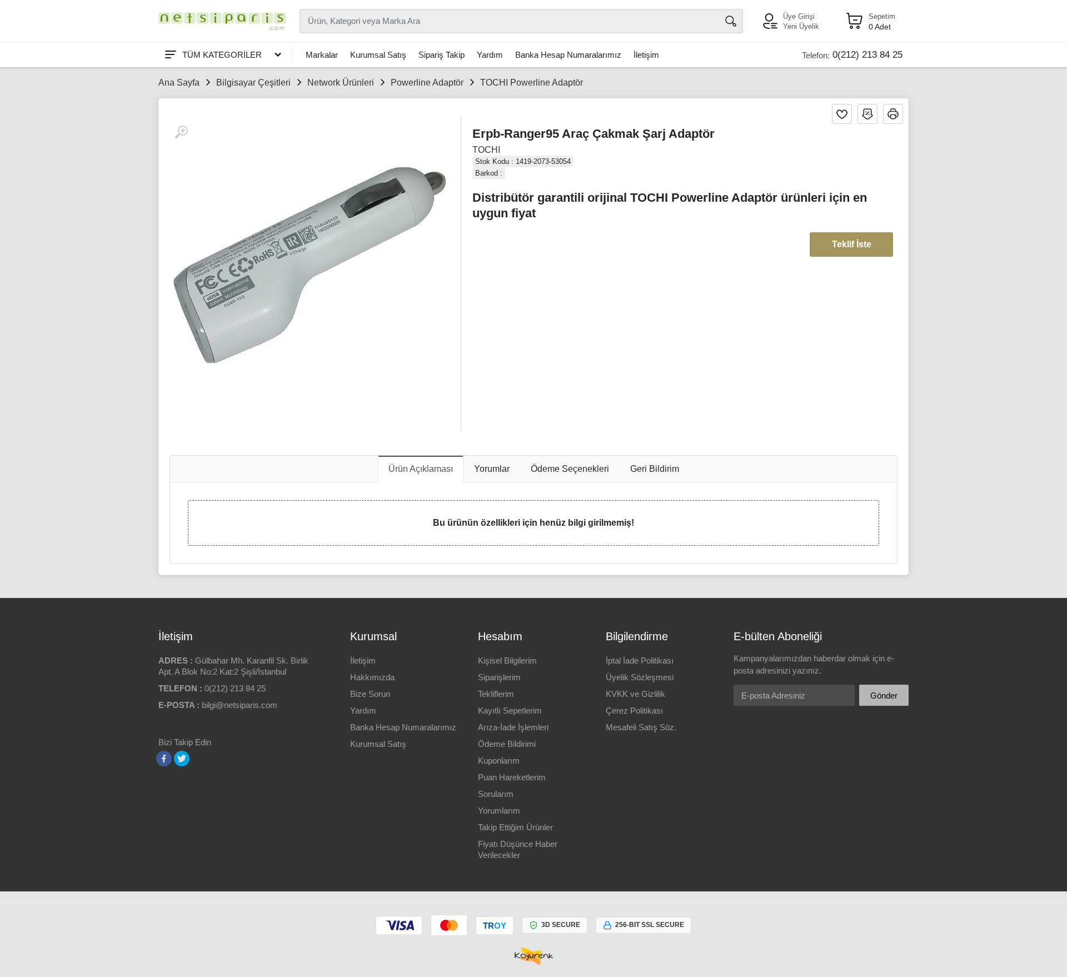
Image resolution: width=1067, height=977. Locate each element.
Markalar (322, 54)
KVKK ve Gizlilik (635, 694)
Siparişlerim (499, 677)
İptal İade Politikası (640, 660)
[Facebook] (164, 758)
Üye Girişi (799, 16)
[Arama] (731, 21)
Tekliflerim (496, 694)
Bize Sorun (370, 694)
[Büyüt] (181, 132)
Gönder (884, 695)
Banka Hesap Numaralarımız (568, 54)
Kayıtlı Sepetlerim (510, 710)
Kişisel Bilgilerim (507, 660)
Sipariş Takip (441, 54)
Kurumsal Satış (378, 54)
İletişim (646, 54)
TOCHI (486, 149)
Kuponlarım (499, 760)
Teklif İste (851, 244)
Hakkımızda (372, 677)
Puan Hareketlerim (512, 777)
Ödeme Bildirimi (507, 744)
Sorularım (495, 794)
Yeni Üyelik (801, 26)
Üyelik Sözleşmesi (640, 677)
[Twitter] (182, 758)
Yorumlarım (499, 810)
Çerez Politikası (634, 710)
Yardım (490, 54)
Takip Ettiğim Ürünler (515, 827)
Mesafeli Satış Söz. (641, 727)
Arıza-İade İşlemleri (513, 727)
